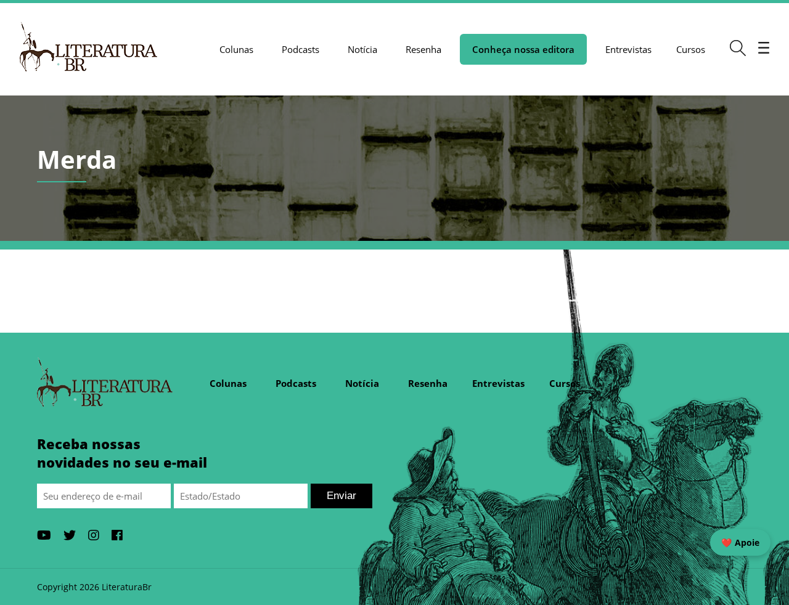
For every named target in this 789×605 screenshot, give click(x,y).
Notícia (362, 49)
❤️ (740, 542)
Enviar (341, 495)
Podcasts (300, 49)
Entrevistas (628, 49)
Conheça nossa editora (523, 49)
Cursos (690, 49)
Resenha (423, 49)
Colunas (236, 49)
